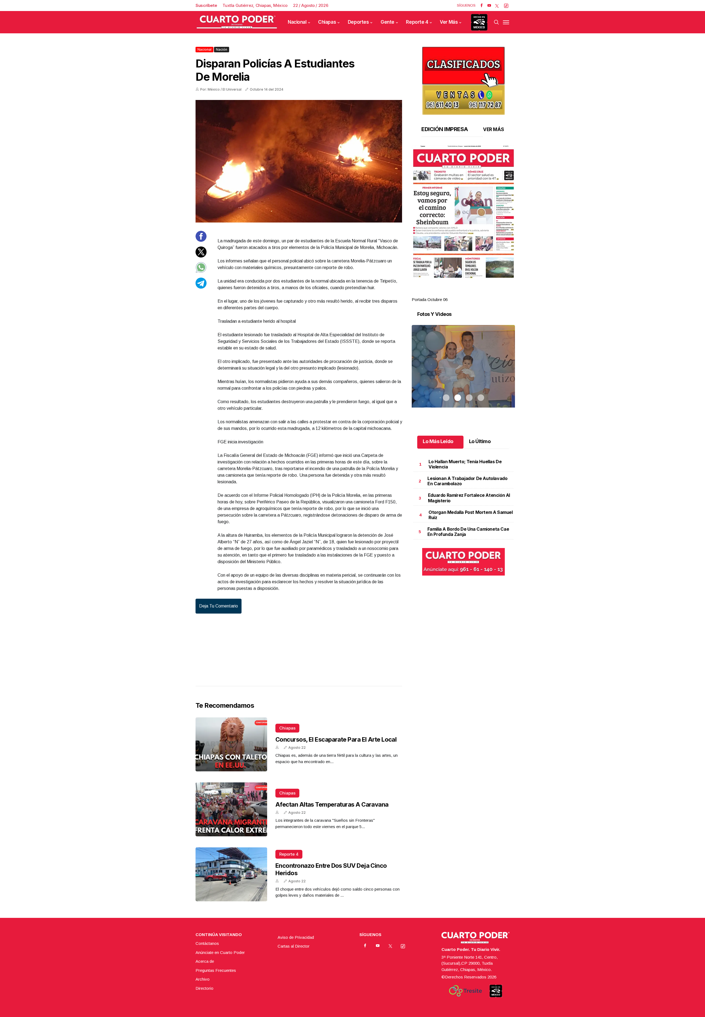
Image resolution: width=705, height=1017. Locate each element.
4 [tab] (481, 293)
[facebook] (481, 5)
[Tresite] (465, 990)
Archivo (203, 979)
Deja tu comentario (218, 606)
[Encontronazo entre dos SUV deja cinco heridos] (231, 874)
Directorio (204, 988)
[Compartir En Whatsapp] (201, 271)
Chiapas (327, 22)
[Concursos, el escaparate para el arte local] (231, 744)
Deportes (358, 22)
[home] (237, 22)
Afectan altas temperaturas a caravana (332, 804)
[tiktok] (506, 5)
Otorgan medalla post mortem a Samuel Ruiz (471, 514)
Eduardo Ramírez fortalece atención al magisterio (469, 497)
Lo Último (480, 441)
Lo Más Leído (438, 441)
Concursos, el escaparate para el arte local (336, 739)
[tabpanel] (463, 224)
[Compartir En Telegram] (201, 286)
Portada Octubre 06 (430, 299)
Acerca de (205, 961)
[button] (463, 211)
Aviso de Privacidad (296, 937)
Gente (387, 22)
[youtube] (489, 5)
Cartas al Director (294, 946)
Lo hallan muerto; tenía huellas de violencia (465, 464)
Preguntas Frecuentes (216, 970)
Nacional (297, 22)
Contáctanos (207, 943)
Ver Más (449, 22)
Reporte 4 (417, 22)
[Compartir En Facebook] (201, 240)
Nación (221, 49)
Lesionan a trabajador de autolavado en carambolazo (467, 481)
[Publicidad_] (463, 79)
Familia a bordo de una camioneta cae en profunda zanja (468, 531)
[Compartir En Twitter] (201, 255)
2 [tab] (457, 293)
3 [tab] (469, 293)
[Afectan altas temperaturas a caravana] (231, 809)
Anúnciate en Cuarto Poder (220, 952)
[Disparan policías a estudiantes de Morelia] (299, 161)
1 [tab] (446, 293)
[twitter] (497, 5)
